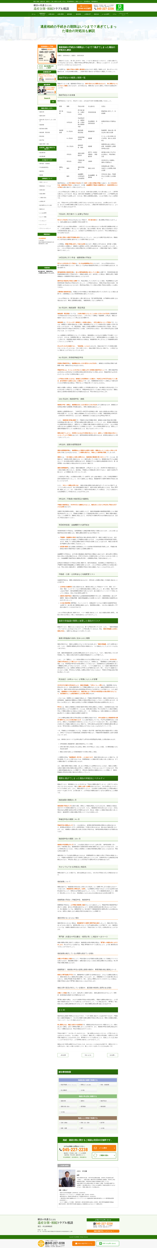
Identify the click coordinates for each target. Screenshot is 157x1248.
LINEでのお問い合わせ (120, 9)
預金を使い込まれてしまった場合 (47, 120)
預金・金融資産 (105, 1084)
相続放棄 (103, 1106)
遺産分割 (63, 1101)
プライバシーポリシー (45, 228)
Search (47, 98)
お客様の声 (42, 201)
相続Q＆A (42, 209)
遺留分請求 (42, 115)
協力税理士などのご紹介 (45, 205)
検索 (53, 101)
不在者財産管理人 (44, 167)
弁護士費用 (42, 193)
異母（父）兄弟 (85, 1122)
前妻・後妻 (64, 1128)
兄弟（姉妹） (64, 1122)
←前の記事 (63, 1055)
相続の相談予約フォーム (85, 1243)
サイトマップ (42, 224)
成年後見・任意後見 (44, 163)
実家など (86, 1084)
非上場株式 (64, 1090)
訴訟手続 (41, 140)
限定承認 (41, 136)
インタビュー (42, 220)
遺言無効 (83, 1106)
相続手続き (104, 1101)
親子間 (102, 1122)
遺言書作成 (42, 152)
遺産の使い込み (65, 1106)
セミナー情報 (42, 217)
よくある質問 (42, 213)
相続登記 (41, 171)
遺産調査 (41, 124)
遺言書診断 (42, 156)
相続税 (41, 175)
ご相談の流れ (103, 1155)
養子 (82, 1128)
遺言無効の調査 (43, 128)
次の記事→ (112, 1055)
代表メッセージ (43, 182)
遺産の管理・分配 (44, 144)
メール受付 (103, 1148)
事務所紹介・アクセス (45, 186)
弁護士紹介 (42, 190)
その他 (82, 1090)
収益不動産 (69, 1084)
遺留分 (82, 1101)
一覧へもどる (87, 1055)
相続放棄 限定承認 (44, 132)
